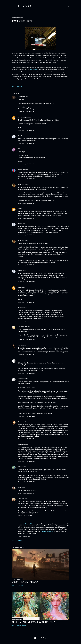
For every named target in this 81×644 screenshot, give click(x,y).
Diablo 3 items (30, 524)
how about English (23, 117)
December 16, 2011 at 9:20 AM (26, 321)
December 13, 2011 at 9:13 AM (26, 179)
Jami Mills (20, 345)
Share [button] (13, 86)
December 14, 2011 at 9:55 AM (26, 235)
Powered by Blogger (42, 638)
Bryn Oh (26, 6)
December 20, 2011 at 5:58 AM (26, 461)
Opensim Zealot (22, 360)
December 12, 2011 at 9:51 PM (26, 143)
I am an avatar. (21, 96)
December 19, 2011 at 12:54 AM (26, 416)
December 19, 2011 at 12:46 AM (26, 373)
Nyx (19, 208)
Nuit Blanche (34, 69)
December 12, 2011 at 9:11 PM (26, 130)
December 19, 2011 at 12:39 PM (26, 439)
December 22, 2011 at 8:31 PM (26, 493)
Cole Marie (21, 422)
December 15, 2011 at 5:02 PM (26, 302)
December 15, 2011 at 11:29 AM (26, 281)
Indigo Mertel (21, 184)
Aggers (20, 487)
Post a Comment (17, 540)
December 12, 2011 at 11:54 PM (26, 164)
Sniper (20, 149)
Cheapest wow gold (46, 531)
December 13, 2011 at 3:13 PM (26, 203)
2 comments (20, 585)
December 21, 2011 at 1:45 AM (26, 482)
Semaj (19, 287)
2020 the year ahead (25, 581)
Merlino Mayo (22, 169)
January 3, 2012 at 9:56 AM (25, 515)
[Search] (68, 5)
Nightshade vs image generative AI (34, 621)
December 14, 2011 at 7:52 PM (26, 265)
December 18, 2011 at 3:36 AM (26, 339)
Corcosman (21, 498)
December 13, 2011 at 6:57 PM (26, 218)
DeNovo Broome (22, 326)
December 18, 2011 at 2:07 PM (26, 354)
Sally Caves (21, 466)
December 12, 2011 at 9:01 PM (26, 111)
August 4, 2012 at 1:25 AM (25, 536)
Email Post (19, 86)
